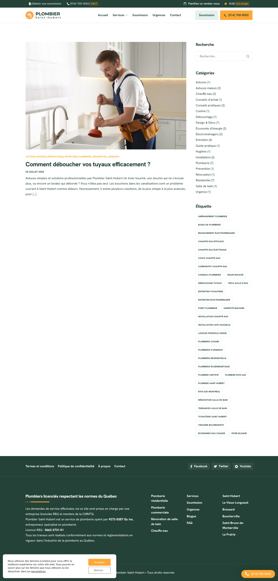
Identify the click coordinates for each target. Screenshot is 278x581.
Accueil (103, 15)
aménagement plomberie (212, 216)
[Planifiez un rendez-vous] (201, 4)
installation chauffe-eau (213, 316)
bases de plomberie (209, 225)
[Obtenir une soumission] (45, 4)
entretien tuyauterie (210, 291)
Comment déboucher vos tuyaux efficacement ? (88, 164)
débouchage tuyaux (210, 283)
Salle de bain (204, 186)
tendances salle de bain (212, 408)
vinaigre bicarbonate (211, 425)
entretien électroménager (214, 300)
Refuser (98, 570)
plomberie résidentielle (212, 358)
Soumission (140, 15)
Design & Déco (205, 123)
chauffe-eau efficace (211, 241)
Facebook (200, 466)
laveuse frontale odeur (212, 333)
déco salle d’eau (238, 283)
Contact (175, 15)
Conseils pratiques (208, 105)
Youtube (245, 466)
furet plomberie (207, 308)
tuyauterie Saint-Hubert (212, 416)
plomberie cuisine (208, 341)
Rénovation (203, 175)
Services (118, 15)
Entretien (71, 156)
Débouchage (55, 156)
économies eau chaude (211, 433)
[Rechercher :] (224, 56)
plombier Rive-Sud (235, 375)
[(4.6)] (237, 4)
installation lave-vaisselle (214, 325)
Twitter (223, 466)
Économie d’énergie (209, 128)
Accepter (99, 562)
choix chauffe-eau (209, 258)
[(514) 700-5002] (82, 4)
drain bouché (235, 275)
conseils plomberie (209, 275)
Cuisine (201, 111)
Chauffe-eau (204, 94)
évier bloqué (239, 433)
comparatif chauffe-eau (212, 266)
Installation (203, 157)
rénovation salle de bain (213, 400)
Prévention (203, 169)
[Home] (43, 15)
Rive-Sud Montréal (209, 391)
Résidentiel (100, 156)
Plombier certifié (208, 375)
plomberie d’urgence (210, 350)
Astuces (201, 82)
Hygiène (201, 151)
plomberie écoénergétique (214, 366)
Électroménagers (207, 134)
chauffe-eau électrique (212, 250)
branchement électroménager (216, 233)
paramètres (38, 571)
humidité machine (234, 308)
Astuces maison (36, 156)
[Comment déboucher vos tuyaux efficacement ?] (106, 95)
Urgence (113, 156)
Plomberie (84, 156)
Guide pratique (206, 146)
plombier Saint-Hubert (211, 383)
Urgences (159, 15)
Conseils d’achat (207, 100)
